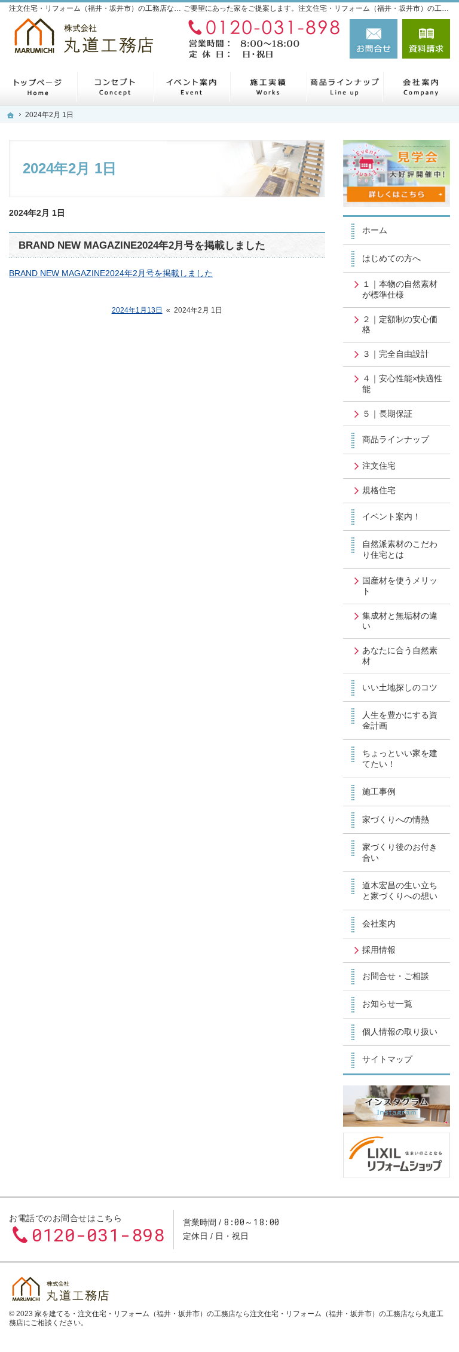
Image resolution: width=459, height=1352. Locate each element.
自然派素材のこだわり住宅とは (399, 549)
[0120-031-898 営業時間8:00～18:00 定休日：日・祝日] (261, 39)
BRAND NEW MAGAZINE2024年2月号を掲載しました (142, 245)
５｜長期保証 (387, 413)
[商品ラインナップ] (344, 86)
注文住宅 (379, 465)
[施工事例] (268, 86)
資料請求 (426, 39)
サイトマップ (387, 1059)
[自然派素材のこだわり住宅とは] (114, 86)
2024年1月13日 (137, 310)
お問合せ (373, 39)
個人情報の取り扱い (399, 1031)
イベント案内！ (391, 516)
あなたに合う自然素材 (399, 656)
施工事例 (379, 791)
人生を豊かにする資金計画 (399, 720)
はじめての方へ (391, 258)
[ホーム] (38, 86)
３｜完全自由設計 (395, 354)
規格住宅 (379, 490)
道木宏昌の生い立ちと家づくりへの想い (399, 890)
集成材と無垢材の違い (399, 621)
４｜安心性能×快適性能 (402, 384)
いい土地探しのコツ (399, 687)
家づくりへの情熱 (395, 819)
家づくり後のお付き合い (399, 852)
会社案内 (379, 923)
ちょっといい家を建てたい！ (399, 758)
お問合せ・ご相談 (395, 976)
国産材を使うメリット (399, 586)
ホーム (374, 230)
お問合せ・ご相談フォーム (378, 1229)
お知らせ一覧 (387, 1003)
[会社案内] (420, 86)
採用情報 (379, 950)
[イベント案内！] (191, 86)
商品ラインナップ (395, 439)
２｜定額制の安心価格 (399, 324)
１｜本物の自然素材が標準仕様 (399, 289)
